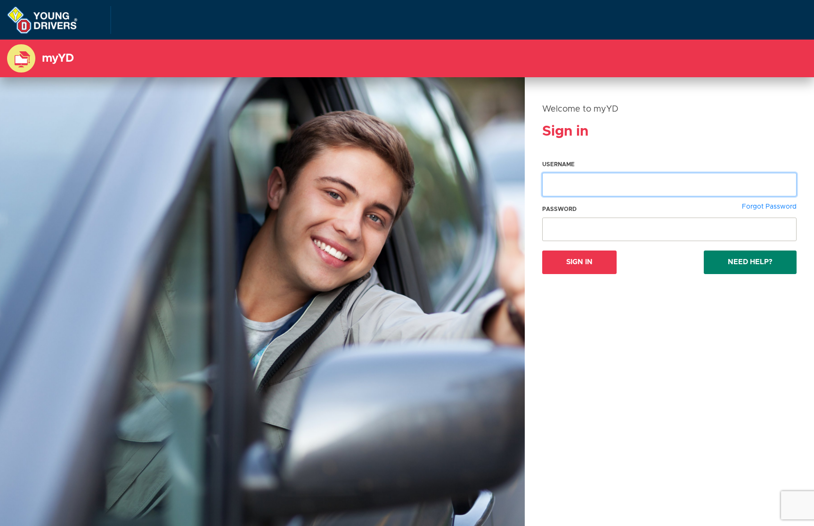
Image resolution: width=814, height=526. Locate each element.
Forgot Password (769, 206)
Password (559, 209)
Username (558, 164)
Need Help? (750, 262)
